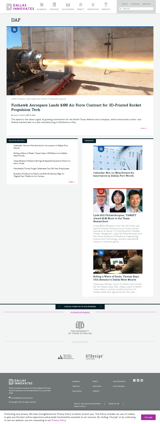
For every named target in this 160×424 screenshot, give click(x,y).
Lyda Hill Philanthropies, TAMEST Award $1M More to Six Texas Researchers (114, 218)
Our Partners (119, 386)
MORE (142, 128)
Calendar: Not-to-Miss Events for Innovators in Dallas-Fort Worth (41, 146)
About (125, 4)
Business (41, 9)
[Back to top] (148, 404)
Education (68, 9)
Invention (93, 9)
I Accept (148, 417)
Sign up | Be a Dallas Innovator (87, 404)
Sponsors (135, 4)
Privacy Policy (80, 406)
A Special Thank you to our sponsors (80, 307)
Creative (54, 9)
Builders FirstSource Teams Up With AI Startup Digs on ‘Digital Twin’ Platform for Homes (39, 175)
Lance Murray (19, 115)
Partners (146, 4)
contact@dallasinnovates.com (22, 398)
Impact (80, 9)
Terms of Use (113, 404)
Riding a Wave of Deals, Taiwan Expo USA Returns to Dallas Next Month (40, 154)
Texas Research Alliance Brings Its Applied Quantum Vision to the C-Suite (42, 162)
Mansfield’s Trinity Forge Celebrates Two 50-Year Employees (41, 168)
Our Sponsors (119, 381)
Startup (106, 9)
